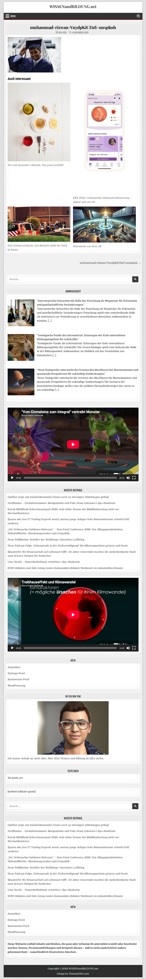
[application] (73, 444)
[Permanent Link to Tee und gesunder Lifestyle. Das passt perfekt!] (39, 122)
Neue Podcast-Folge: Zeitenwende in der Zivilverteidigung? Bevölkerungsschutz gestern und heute (68, 545)
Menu (13, 16)
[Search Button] (138, 16)
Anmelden (14, 667)
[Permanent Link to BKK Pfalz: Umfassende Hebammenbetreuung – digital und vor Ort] (104, 138)
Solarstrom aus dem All (87, 246)
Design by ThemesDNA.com (73, 973)
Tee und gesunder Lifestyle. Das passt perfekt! (36, 165)
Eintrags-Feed (16, 673)
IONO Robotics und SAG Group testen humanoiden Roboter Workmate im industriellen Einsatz (65, 568)
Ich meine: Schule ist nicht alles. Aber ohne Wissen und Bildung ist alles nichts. (56, 758)
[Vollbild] (134, 478)
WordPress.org (16, 685)
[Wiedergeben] (12, 478)
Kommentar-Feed (18, 679)
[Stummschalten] (128, 478)
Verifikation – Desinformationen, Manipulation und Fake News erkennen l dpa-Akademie (62, 503)
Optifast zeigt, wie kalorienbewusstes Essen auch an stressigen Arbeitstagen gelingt (58, 497)
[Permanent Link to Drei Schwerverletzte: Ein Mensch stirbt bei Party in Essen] (39, 224)
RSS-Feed (63, 32)
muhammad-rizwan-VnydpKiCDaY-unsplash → (110, 262)
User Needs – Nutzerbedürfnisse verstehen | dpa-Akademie (44, 561)
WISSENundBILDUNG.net (73, 6)
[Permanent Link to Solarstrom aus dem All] (104, 225)
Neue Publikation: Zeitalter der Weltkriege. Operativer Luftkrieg (46, 539)
